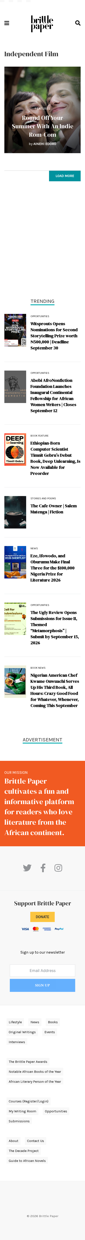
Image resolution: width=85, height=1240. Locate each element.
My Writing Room (22, 1111)
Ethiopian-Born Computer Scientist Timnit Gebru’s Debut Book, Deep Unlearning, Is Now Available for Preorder (55, 458)
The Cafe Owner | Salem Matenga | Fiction (54, 509)
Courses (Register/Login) (28, 1101)
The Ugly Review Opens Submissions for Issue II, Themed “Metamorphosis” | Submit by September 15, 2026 (55, 627)
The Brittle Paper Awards (28, 1062)
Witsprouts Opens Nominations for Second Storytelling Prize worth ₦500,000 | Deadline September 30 (54, 336)
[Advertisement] (42, 241)
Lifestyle (15, 1022)
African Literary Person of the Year (35, 1081)
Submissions (19, 1121)
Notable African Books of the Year (35, 1072)
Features (42, 108)
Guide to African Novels (27, 1161)
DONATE (42, 916)
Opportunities (40, 316)
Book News (38, 667)
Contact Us (35, 1141)
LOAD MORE (65, 176)
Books (53, 1022)
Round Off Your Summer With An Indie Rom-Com (42, 126)
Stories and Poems (43, 498)
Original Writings (22, 1032)
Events (49, 1032)
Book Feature (40, 435)
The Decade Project (24, 1151)
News (34, 548)
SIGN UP (42, 985)
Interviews (17, 1042)
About (13, 1141)
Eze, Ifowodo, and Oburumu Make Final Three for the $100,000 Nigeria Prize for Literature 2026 (53, 568)
